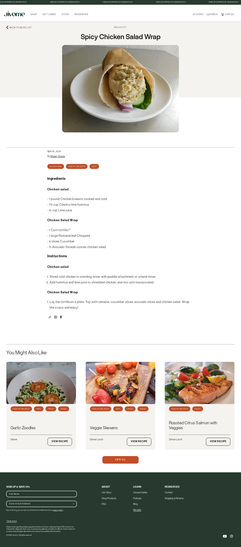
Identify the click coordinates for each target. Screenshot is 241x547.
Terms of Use (11, 521)
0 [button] (232, 14)
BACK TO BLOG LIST (21, 27)
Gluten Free (56, 166)
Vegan (64, 409)
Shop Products (109, 498)
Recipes (137, 510)
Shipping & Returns (174, 498)
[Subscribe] (73, 504)
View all (120, 459)
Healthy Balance (76, 166)
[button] (212, 14)
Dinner (14, 439)
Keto (94, 166)
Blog (135, 504)
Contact (169, 493)
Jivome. (15, 535)
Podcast (137, 498)
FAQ (104, 504)
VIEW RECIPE (60, 441)
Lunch (100, 439)
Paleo (51, 409)
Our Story (106, 493)
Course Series (140, 493)
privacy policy (58, 510)
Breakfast (120, 27)
